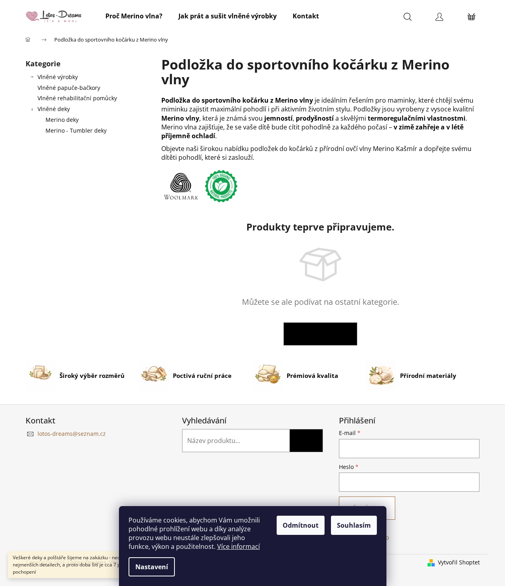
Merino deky (62, 119)
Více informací (238, 546)
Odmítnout (301, 525)
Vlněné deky (54, 109)
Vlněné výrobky (58, 77)
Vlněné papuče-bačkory (69, 87)
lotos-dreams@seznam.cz (72, 433)
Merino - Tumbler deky (76, 130)
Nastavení (151, 566)
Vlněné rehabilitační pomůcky (77, 98)
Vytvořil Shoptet (459, 562)
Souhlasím (354, 525)
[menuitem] (133, 16)
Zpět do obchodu (320, 334)
